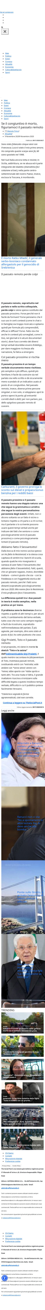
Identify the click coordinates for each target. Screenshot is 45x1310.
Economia (9, 67)
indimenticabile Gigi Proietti (21, 653)
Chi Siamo (9, 1153)
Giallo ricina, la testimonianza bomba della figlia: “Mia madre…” (22, 1146)
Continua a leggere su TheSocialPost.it (22, 702)
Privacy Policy (6, 1166)
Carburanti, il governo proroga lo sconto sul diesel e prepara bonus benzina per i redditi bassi (22, 490)
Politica (8, 56)
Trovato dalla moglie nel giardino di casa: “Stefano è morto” (21, 1053)
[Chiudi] (5, 31)
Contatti (8, 1156)
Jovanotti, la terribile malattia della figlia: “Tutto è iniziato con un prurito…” (21, 1099)
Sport (7, 72)
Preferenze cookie (12, 1161)
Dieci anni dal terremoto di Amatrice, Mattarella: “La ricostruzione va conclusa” (30, 970)
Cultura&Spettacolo (13, 69)
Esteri (7, 59)
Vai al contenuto (6, 12)
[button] (4, 1278)
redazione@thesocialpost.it (11, 1218)
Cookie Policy (16, 1166)
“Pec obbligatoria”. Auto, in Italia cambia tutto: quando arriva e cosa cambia (21, 1123)
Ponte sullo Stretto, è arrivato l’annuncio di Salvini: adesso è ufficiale (30, 896)
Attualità (8, 64)
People (5, 1096)
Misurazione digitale (13, 1158)
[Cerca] (2, 27)
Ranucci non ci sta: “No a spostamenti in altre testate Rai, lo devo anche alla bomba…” (30, 823)
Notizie (5, 1026)
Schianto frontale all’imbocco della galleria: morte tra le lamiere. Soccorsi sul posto (22, 1030)
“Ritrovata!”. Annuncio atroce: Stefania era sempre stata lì (22, 1076)
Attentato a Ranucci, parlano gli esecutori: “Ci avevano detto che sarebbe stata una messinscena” (30, 749)
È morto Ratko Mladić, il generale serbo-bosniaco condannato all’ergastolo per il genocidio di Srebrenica (21, 262)
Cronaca (8, 61)
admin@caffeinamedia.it (10, 1188)
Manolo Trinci (13, 131)
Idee (7, 53)
